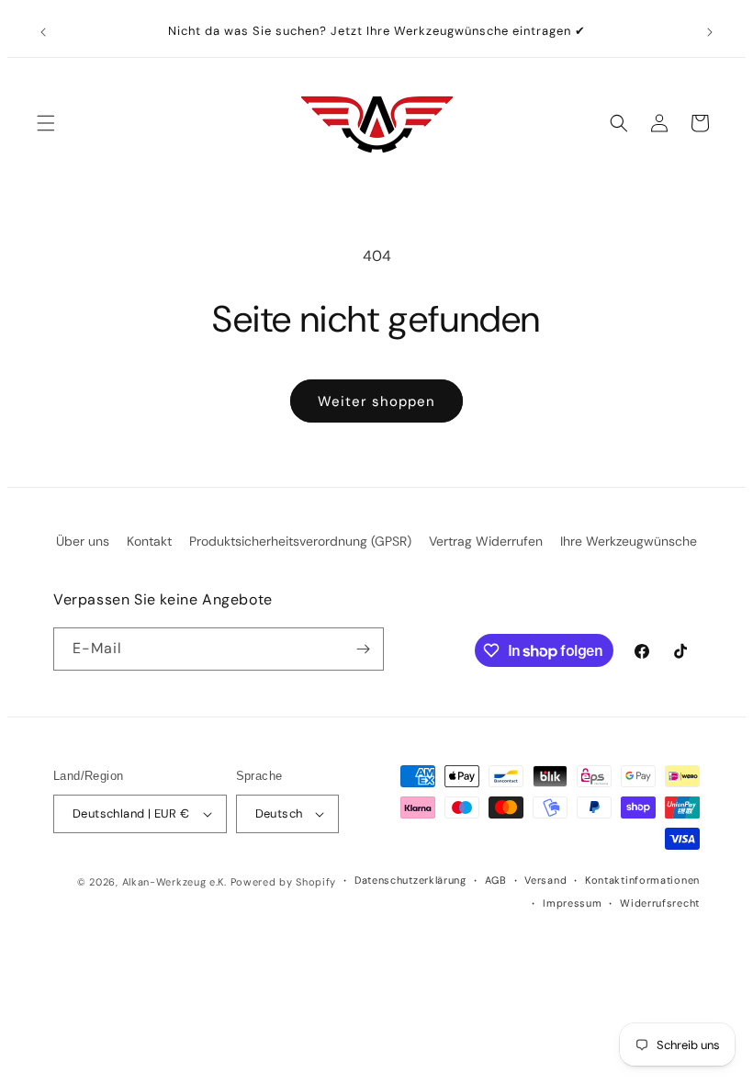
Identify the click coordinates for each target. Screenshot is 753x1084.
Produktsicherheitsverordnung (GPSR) (300, 541)
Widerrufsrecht (660, 903)
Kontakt (149, 541)
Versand (545, 880)
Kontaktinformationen (642, 880)
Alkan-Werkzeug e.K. (176, 881)
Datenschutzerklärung (410, 880)
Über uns (82, 541)
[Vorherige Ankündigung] (43, 32)
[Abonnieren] (363, 649)
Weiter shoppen (376, 401)
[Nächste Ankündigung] (710, 32)
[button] (46, 123)
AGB (496, 880)
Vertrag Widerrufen (486, 541)
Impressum (572, 903)
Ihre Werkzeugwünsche (628, 541)
